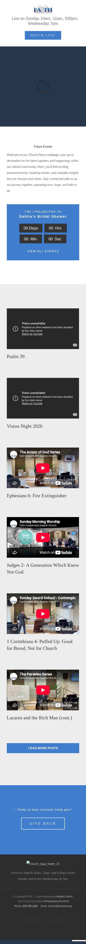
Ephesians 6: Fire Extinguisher (36, 495)
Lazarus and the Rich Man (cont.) (39, 717)
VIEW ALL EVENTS (43, 251)
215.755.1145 (30, 906)
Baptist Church (65, 896)
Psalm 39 (16, 356)
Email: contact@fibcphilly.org (56, 906)
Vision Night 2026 (24, 426)
